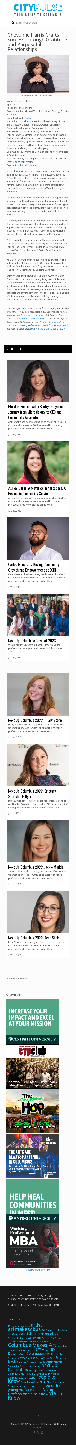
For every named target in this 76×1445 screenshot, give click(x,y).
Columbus (34, 1338)
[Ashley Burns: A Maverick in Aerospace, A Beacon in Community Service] (38, 462)
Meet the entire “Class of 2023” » (50, 328)
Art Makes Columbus (54, 1330)
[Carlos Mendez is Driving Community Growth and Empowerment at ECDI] (38, 538)
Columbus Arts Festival (52, 1338)
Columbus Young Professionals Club (25, 318)
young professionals (25, 1390)
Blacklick (28, 118)
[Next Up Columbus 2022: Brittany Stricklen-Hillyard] (38, 765)
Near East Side (34, 1366)
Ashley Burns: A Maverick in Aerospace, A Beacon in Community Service (37, 490)
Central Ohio (19, 1334)
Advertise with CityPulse (38, 1270)
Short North (39, 1382)
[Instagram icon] (41, 1432)
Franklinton (58, 1354)
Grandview (21, 1362)
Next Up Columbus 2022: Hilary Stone (35, 720)
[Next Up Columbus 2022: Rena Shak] (38, 912)
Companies (29, 1350)
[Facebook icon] (34, 1432)
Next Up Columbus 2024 (37, 1373)
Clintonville (21, 1338)
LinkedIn (21, 165)
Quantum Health (40, 325)
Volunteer (54, 1385)
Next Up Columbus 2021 (41, 1370)
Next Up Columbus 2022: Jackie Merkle (35, 867)
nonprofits (30, 1378)
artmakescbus (24, 1329)
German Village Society (45, 1358)
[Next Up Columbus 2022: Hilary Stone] (38, 694)
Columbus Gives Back (39, 1341)
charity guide (56, 1334)
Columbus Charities (17, 1341)
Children (12, 1338)
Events (47, 1354)
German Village (26, 1357)
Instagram (32, 165)
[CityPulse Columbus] (38, 9)
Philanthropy (27, 1382)
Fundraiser (12, 1358)
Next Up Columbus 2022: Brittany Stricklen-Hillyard (32, 793)
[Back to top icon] (38, 1416)
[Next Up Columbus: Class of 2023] (38, 615)
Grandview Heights (36, 1362)
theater (19, 1386)
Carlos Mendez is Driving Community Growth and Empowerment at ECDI (33, 567)
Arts (10, 1334)
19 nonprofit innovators (19, 1326)
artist (36, 1325)
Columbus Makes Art (32, 1345)
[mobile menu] (71, 7)
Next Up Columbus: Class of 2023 (32, 640)
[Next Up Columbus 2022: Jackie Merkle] (38, 841)
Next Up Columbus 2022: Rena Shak (33, 938)
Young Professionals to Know (31, 1391)
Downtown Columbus (25, 1353)
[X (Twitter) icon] (38, 1432)
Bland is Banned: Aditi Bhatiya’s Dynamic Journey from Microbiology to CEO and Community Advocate (36, 411)
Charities (35, 1333)
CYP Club (45, 1349)
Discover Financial (49, 322)
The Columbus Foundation (34, 1386)
